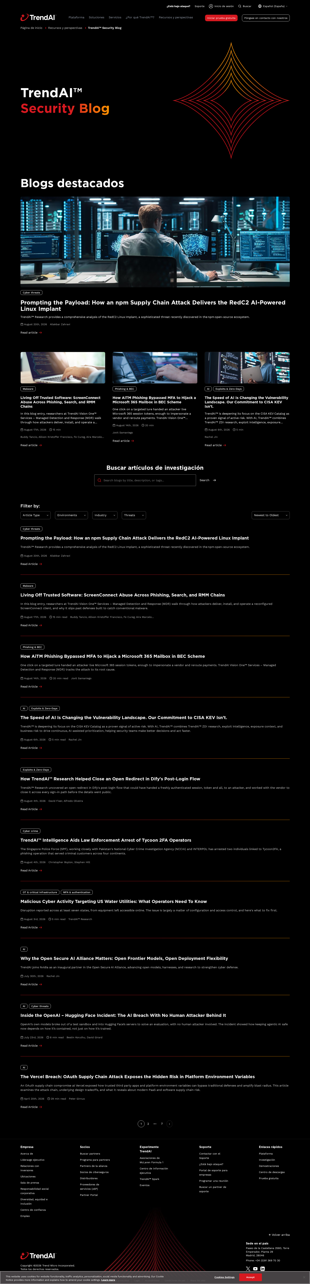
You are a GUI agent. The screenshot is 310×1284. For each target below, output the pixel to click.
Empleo (25, 1216)
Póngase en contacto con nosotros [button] (265, 18)
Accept (250, 1277)
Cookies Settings (224, 1277)
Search (204, 480)
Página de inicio (31, 28)
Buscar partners (90, 1153)
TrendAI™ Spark (149, 1179)
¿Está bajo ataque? (178, 6)
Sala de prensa (29, 1182)
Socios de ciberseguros (94, 1172)
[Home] (47, 1255)
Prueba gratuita (269, 1178)
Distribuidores (89, 1178)
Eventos (144, 1185)
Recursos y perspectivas (65, 28)
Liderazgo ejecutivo (32, 1159)
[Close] (304, 1277)
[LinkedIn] (262, 1269)
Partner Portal (89, 1195)
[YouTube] (255, 1269)
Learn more (108, 1280)
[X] (248, 1269)
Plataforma (266, 1153)
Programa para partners (95, 1159)
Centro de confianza (33, 1209)
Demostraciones (269, 1165)
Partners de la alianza (93, 1165)
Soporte (199, 6)
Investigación (267, 1159)
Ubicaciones (27, 1176)
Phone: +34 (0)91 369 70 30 (263, 1260)
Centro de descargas (272, 1172)
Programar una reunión (213, 1180)
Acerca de (26, 1153)
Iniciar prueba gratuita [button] (221, 18)
